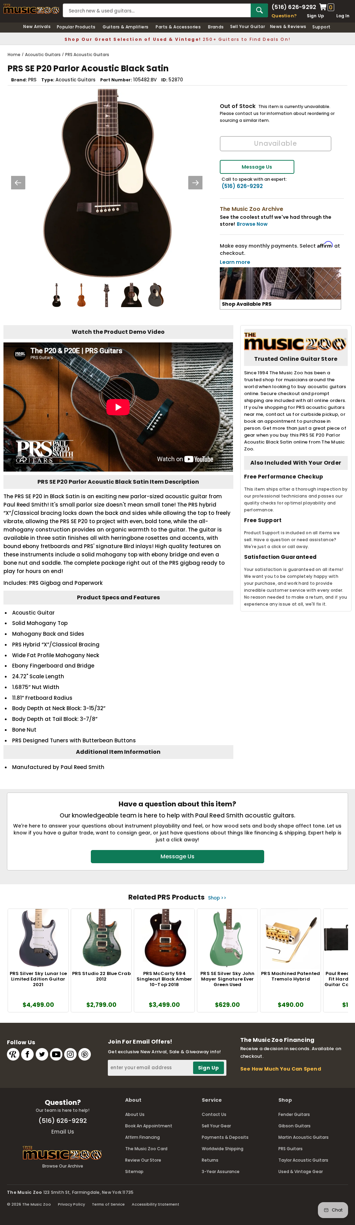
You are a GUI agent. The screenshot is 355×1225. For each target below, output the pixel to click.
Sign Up (315, 16)
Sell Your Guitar (247, 26)
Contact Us (214, 1114)
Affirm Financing (142, 1137)
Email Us (62, 1131)
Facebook (27, 1054)
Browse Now (252, 224)
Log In (342, 16)
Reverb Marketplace (13, 1054)
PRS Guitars (290, 1149)
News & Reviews (288, 26)
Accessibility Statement (155, 1204)
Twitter (42, 1054)
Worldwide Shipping (222, 1149)
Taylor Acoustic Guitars (303, 1160)
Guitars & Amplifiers (126, 27)
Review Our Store (143, 1160)
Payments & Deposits (225, 1137)
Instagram (70, 1054)
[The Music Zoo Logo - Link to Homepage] (31, 8)
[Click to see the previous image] (18, 182)
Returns (210, 1160)
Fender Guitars (294, 1114)
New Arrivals (37, 26)
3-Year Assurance (221, 1171)
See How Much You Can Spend (280, 1068)
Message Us (257, 166)
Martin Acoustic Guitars (303, 1137)
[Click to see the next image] (195, 182)
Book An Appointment (148, 1126)
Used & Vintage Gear (300, 1171)
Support (321, 27)
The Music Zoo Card (146, 1149)
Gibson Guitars (294, 1126)
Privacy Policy (71, 1204)
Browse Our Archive (62, 1166)
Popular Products (76, 27)
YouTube (56, 1054)
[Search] (259, 10)
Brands (216, 27)
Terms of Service (108, 1204)
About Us (135, 1114)
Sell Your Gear (216, 1126)
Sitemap (134, 1171)
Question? (284, 15)
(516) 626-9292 (293, 7)
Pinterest (84, 1054)
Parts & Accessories (178, 27)
